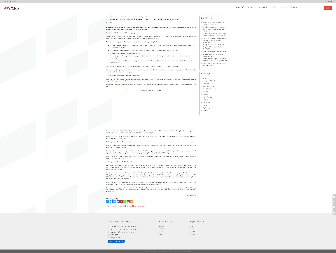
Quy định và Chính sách (209, 89)
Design (205, 78)
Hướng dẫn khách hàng (209, 81)
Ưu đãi (205, 110)
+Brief (328, 8)
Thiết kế (205, 94)
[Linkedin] (118, 201)
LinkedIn (192, 231)
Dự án (273, 8)
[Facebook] (111, 201)
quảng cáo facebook (139, 206)
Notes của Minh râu (208, 86)
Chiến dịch (113, 206)
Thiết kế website (207, 97)
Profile (293, 8)
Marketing (206, 83)
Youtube (192, 234)
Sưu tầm (205, 91)
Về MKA (251, 8)
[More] (131, 201)
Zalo (191, 226)
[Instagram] (128, 201)
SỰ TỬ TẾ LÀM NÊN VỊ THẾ (211, 51)
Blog (283, 8)
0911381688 (12, 1)
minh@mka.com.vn (116, 238)
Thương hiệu (206, 102)
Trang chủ (238, 8)
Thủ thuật (205, 99)
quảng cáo (129, 206)
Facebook (121, 206)
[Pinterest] (121, 201)
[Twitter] (114, 201)
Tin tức (205, 105)
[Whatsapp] (124, 201)
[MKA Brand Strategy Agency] (12, 8)
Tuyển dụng (206, 108)
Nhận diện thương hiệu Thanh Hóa (118, 17)
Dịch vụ (263, 8)
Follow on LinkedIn (116, 241)
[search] (301, 7)
